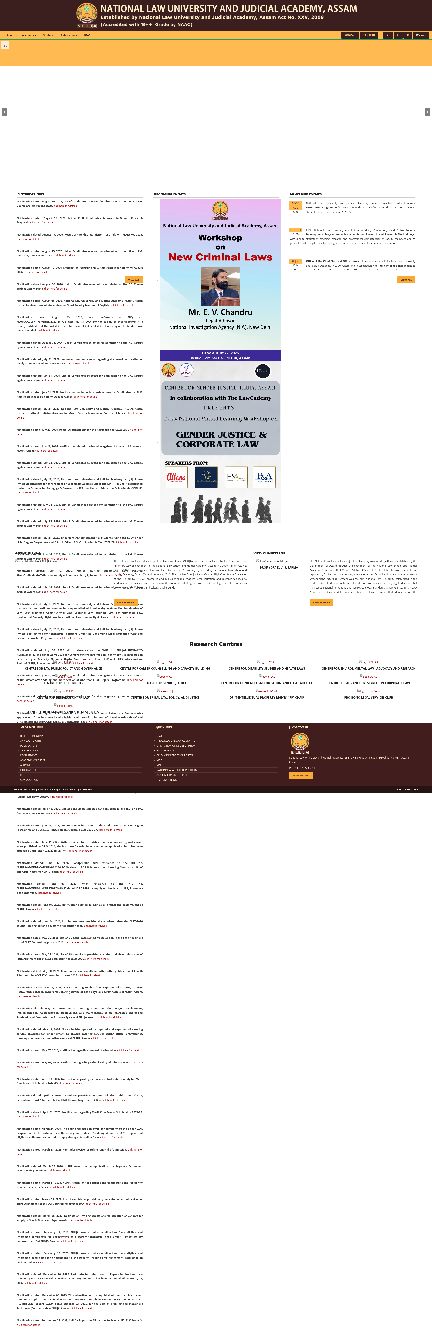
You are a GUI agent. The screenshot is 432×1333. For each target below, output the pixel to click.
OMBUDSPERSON (166, 779)
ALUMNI (25, 765)
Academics (29, 35)
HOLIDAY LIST (28, 770)
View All (133, 279)
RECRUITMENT (28, 755)
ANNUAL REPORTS (31, 740)
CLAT (159, 735)
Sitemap (398, 789)
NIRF (159, 760)
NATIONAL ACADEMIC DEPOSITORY (176, 770)
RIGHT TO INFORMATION (34, 735)
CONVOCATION (29, 779)
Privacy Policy (411, 789)
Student (48, 35)
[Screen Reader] (421, 35)
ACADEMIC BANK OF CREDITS (173, 775)
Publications (69, 35)
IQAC (87, 35)
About (11, 35)
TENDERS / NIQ (29, 750)
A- (398, 35)
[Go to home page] (216, 15)
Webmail (350, 35)
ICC (22, 775)
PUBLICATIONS (29, 745)
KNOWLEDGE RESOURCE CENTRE (175, 740)
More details (301, 775)
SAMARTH (369, 35)
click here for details (65, 205)
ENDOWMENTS (165, 750)
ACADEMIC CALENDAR (33, 760)
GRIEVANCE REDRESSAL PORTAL (174, 755)
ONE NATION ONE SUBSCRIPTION (176, 745)
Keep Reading (125, 602)
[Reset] (407, 35)
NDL (158, 765)
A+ (387, 35)
